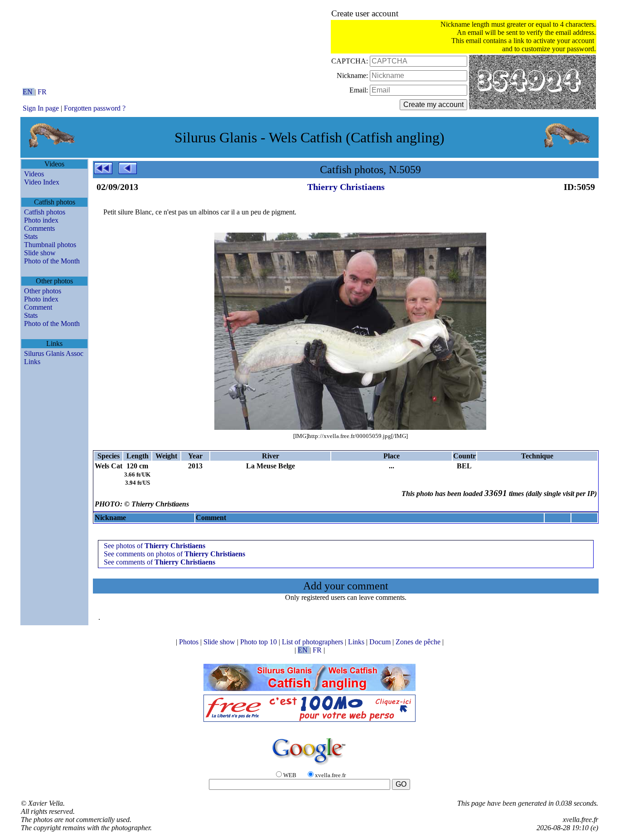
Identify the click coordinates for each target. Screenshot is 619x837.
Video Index (41, 182)
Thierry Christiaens (346, 187)
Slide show (40, 253)
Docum (380, 642)
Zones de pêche (419, 642)
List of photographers (313, 642)
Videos (34, 174)
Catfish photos (44, 212)
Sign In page (41, 108)
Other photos (42, 291)
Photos (189, 642)
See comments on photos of (174, 554)
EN (28, 92)
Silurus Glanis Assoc (53, 353)
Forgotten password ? (95, 108)
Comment (38, 307)
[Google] (309, 765)
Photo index (41, 220)
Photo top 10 (259, 642)
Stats (31, 236)
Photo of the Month (52, 261)
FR (42, 92)
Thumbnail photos (50, 244)
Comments (39, 228)
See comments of (159, 562)
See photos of (154, 546)
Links (32, 361)
